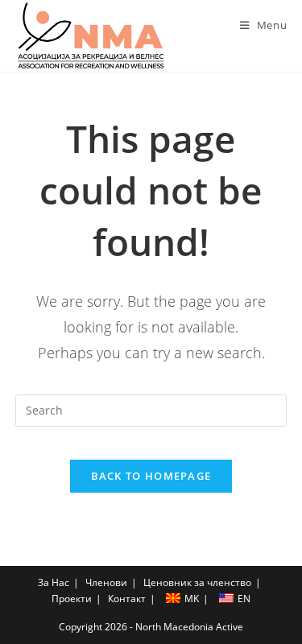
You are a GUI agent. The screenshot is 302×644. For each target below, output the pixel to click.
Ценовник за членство (197, 582)
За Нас (53, 582)
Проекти (72, 598)
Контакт (127, 598)
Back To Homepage (151, 476)
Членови (106, 582)
